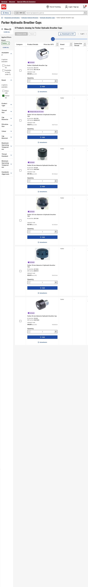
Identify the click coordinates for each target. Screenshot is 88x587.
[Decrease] (29, 81)
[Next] (86, 34)
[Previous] (78, 34)
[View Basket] (84, 7)
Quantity (30, 78)
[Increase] (55, 81)
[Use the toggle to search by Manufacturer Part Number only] (23, 13)
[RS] (3, 6)
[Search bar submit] (84, 12)
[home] (2, 17)
